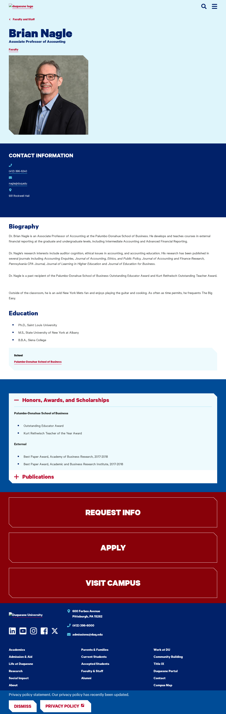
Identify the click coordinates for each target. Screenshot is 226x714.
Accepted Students (95, 664)
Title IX (159, 664)
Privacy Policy (62, 706)
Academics (17, 649)
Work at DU (162, 649)
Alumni (86, 678)
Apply (113, 547)
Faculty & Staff (92, 671)
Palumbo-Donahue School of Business (38, 362)
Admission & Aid (20, 656)
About (13, 685)
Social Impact (19, 678)
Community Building (168, 656)
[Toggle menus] (214, 6)
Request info (113, 512)
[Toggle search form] (204, 6)
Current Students (94, 656)
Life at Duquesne (21, 664)
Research (16, 671)
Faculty (13, 49)
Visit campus (113, 582)
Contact (160, 678)
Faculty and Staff (23, 19)
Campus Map (163, 685)
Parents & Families (94, 649)
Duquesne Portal (166, 671)
